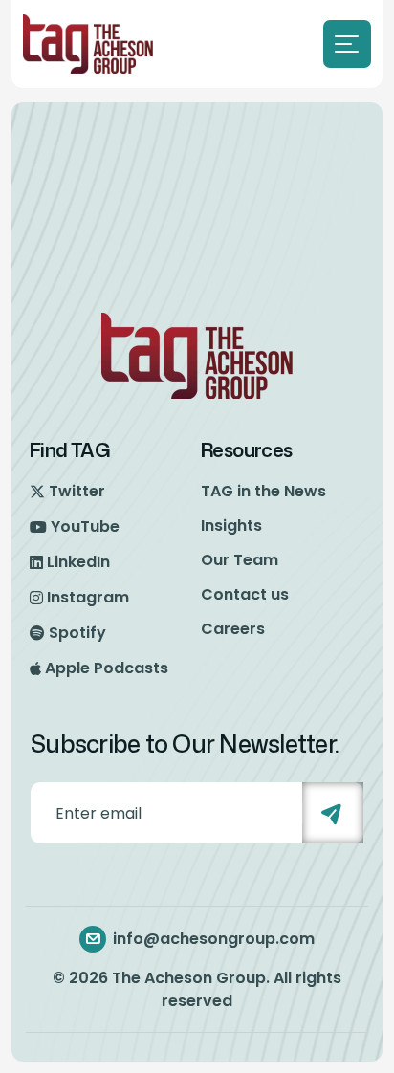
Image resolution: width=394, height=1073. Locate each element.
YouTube (85, 526)
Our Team (239, 560)
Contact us (245, 594)
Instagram (88, 597)
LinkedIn (78, 562)
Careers (233, 629)
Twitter (77, 491)
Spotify (77, 633)
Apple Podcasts (106, 668)
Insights (231, 525)
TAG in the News (263, 491)
